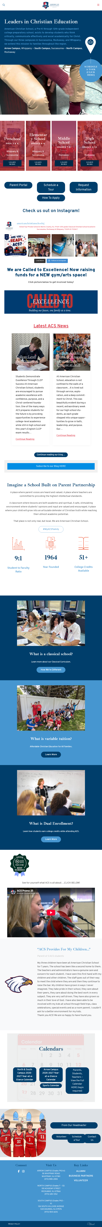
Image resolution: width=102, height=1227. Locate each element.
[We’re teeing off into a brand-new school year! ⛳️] (39, 245)
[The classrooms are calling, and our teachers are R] (86, 245)
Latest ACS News (51, 326)
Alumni (80, 1171)
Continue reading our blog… (51, 454)
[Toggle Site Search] (3, 5)
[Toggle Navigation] (98, 5)
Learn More (51, 754)
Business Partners (81, 1176)
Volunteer (81, 1180)
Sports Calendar (51, 1085)
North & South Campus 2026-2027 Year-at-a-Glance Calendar (24, 1074)
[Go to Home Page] (51, 5)
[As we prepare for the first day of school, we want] (15, 245)
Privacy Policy (14, 1224)
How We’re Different (51, 669)
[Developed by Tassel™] (91, 1224)
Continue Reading (25, 439)
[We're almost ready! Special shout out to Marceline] (63, 245)
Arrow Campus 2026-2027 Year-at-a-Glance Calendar (50, 1074)
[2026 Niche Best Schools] (51, 865)
